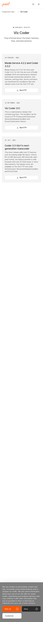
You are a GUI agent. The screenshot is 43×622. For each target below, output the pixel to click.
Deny (26, 609)
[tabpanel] (21, 76)
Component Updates (9, 12)
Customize (9, 616)
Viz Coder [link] (24, 12)
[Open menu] (38, 4)
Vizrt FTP (23, 90)
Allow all (8, 609)
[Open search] (33, 4)
